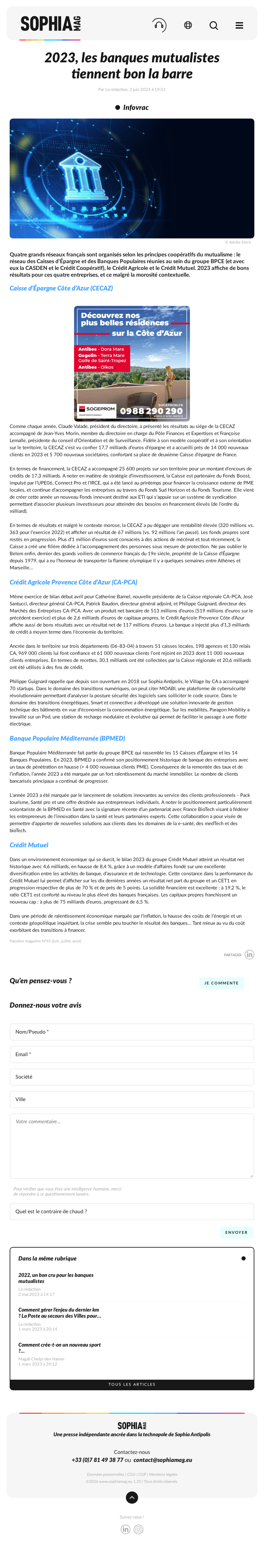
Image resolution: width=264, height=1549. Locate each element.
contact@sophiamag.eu (163, 1460)
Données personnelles (105, 1474)
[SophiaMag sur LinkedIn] (125, 1530)
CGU (131, 1474)
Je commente (221, 983)
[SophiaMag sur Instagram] (138, 1530)
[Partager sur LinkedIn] (249, 955)
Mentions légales (163, 1474)
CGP (142, 1474)
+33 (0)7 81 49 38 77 (97, 1460)
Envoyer (236, 1232)
